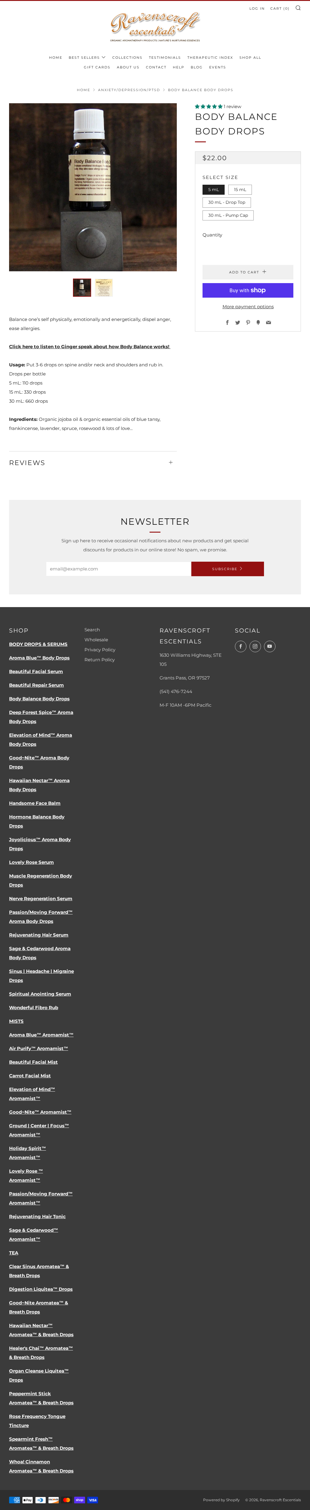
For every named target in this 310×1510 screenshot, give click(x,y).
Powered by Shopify (221, 1500)
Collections (127, 57)
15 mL (240, 189)
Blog (197, 67)
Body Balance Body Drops (39, 699)
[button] (82, 288)
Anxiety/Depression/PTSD (129, 90)
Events (217, 67)
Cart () (280, 8)
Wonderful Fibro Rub (33, 1007)
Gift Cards (97, 67)
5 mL (213, 189)
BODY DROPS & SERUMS (38, 644)
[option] (93, 187)
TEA (13, 1253)
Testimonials (165, 57)
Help (178, 67)
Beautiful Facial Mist (33, 1062)
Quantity (212, 235)
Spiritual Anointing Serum (40, 994)
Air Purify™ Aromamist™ (38, 1048)
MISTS (16, 1021)
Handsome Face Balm (35, 803)
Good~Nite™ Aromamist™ (40, 1112)
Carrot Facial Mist (30, 1076)
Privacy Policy (99, 650)
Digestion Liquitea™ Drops (41, 1289)
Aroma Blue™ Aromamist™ (41, 1035)
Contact (156, 67)
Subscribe (224, 569)
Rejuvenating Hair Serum (38, 935)
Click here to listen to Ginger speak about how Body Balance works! (89, 346)
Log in (257, 8)
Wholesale (96, 640)
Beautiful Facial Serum (36, 671)
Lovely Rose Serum (31, 862)
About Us (128, 67)
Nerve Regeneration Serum (40, 898)
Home (55, 57)
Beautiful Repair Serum (36, 685)
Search (92, 630)
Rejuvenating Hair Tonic (37, 1216)
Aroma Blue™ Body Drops (39, 658)
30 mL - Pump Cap (228, 215)
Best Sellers (84, 57)
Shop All (250, 57)
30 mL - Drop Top (226, 202)
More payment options (248, 306)
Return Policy (99, 659)
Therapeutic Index (210, 57)
